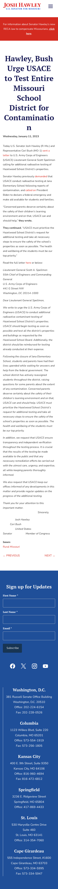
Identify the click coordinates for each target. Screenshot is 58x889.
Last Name (10, 612)
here (28, 263)
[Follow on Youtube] (45, 666)
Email (7, 628)
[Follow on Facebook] (12, 666)
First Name (10, 595)
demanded (41, 176)
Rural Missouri (11, 547)
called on (30, 190)
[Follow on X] (23, 666)
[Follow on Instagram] (34, 666)
